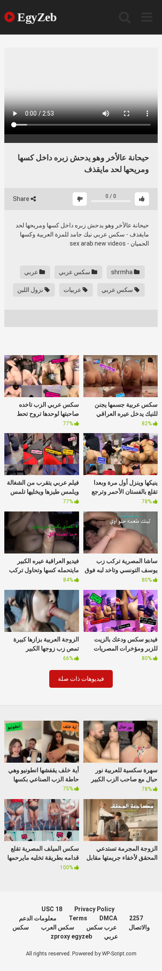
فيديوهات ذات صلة (81, 678)
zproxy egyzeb (71, 936)
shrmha (122, 272)
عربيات (73, 289)
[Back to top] (146, 953)
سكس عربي (75, 272)
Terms (78, 918)
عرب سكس (101, 927)
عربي (31, 272)
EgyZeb (36, 17)
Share (22, 198)
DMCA (108, 918)
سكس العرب (57, 927)
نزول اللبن (30, 289)
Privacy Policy (94, 909)
